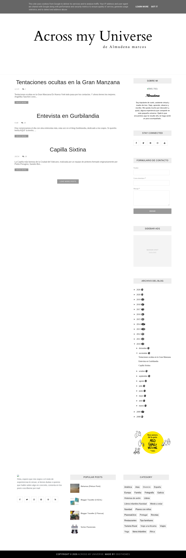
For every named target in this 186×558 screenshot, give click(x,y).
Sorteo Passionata (88, 527)
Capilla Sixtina (68, 149)
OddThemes (123, 554)
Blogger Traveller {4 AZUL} (91, 500)
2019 (139, 299)
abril (141, 401)
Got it (154, 6)
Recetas (154, 515)
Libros (147, 498)
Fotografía (149, 493)
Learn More (142, 6)
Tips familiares (146, 520)
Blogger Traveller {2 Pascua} (92, 513)
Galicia (160, 493)
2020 (139, 294)
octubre (142, 371)
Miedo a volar (156, 504)
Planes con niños (143, 509)
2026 (139, 290)
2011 (139, 339)
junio (141, 391)
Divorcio (146, 487)
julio (141, 386)
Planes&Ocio (130, 515)
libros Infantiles (139, 532)
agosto (142, 381)
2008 (139, 417)
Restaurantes (130, 520)
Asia (137, 487)
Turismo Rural (130, 526)
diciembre (143, 348)
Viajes (163, 526)
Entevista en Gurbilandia (68, 116)
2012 (139, 334)
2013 (139, 329)
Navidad (128, 509)
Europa (127, 493)
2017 (139, 309)
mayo (141, 396)
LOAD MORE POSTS (68, 181)
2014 (139, 324)
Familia (138, 493)
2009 (139, 412)
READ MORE (21, 102)
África (152, 532)
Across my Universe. (91, 554)
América (128, 487)
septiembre (143, 376)
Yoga (126, 532)
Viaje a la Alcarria (148, 526)
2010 (139, 344)
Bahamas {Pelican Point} (90, 486)
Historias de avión (132, 498)
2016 (139, 314)
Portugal (143, 515)
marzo (141, 406)
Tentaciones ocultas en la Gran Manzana (68, 82)
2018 (139, 304)
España (157, 487)
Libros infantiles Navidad (135, 504)
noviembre (143, 353)
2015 (139, 319)
